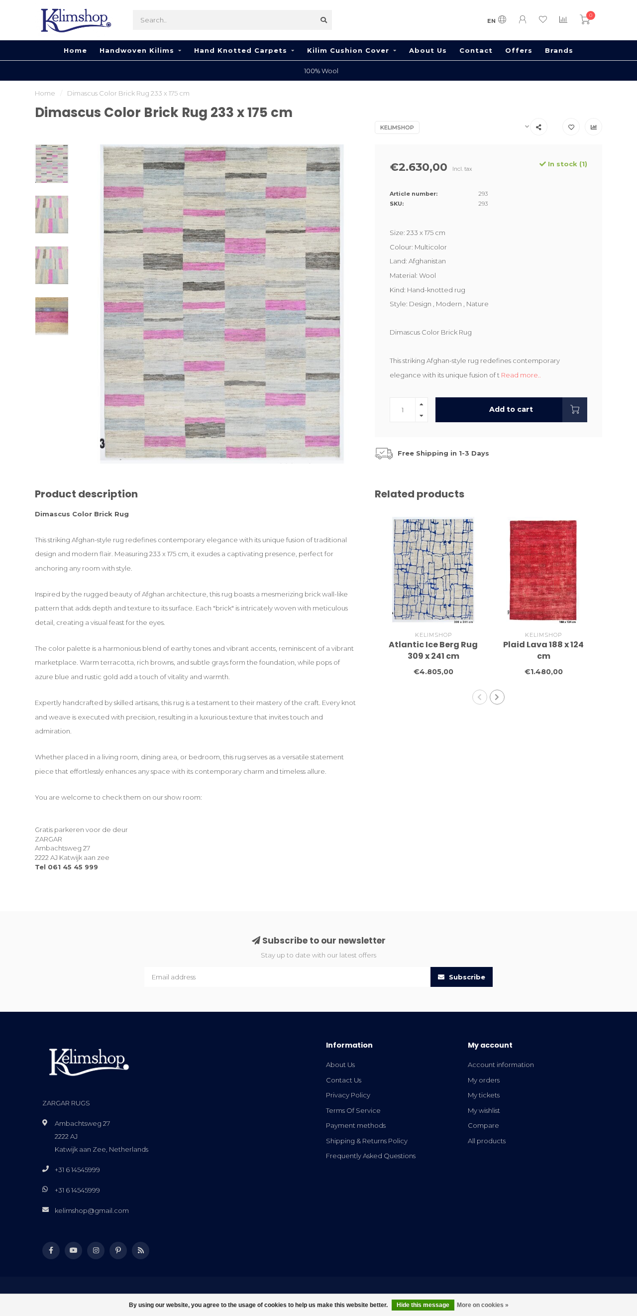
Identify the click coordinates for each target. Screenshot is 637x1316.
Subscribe (466, 977)
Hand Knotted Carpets (240, 50)
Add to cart (511, 409)
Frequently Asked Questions (371, 1156)
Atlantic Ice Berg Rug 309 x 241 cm (433, 650)
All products (487, 1141)
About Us (428, 50)
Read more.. (521, 375)
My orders (484, 1080)
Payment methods (356, 1125)
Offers (518, 50)
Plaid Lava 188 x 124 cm (543, 650)
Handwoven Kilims (137, 50)
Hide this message (423, 1305)
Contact (476, 50)
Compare (483, 1125)
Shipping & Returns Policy (367, 1141)
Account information (501, 1065)
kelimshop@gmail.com (92, 1210)
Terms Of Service (353, 1110)
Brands (559, 50)
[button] (479, 697)
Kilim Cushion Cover (348, 50)
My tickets (484, 1095)
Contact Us (343, 1080)
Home (75, 50)
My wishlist (484, 1110)
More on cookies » (483, 1305)
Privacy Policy (348, 1095)
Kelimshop (397, 127)
